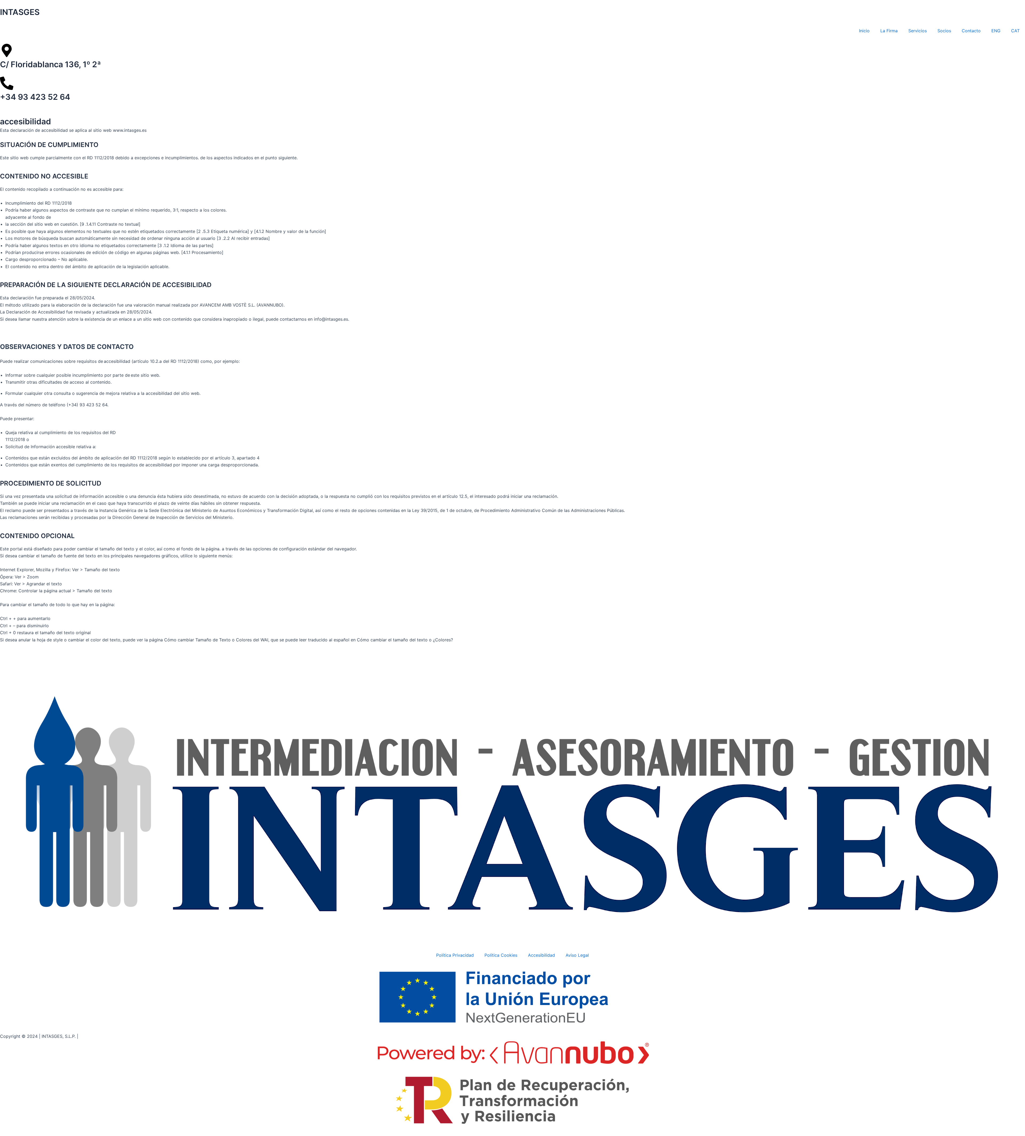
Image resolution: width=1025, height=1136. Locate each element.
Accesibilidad (541, 955)
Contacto (971, 30)
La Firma (889, 30)
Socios (944, 30)
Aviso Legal (577, 955)
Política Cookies (500, 955)
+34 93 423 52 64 (35, 97)
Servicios (917, 30)
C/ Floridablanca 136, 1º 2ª (50, 64)
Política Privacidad (455, 955)
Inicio (864, 30)
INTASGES (20, 12)
